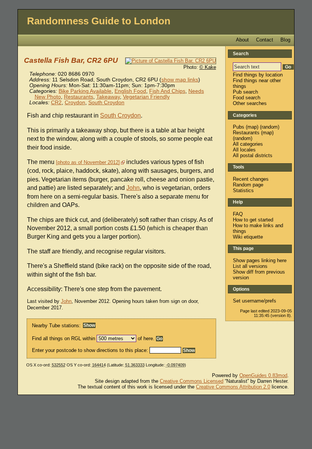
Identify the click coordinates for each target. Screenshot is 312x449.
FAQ (238, 214)
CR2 (56, 102)
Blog (285, 40)
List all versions (250, 266)
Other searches (250, 103)
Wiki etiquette (248, 237)
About (242, 40)
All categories (248, 144)
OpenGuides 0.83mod (263, 375)
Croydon (75, 102)
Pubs (238, 127)
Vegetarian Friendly (146, 97)
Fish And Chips (167, 91)
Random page (248, 185)
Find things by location (258, 75)
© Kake (207, 67)
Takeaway (108, 97)
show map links (179, 80)
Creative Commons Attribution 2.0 (233, 387)
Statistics (243, 190)
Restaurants (78, 97)
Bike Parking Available (85, 91)
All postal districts (252, 155)
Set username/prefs (254, 301)
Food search (246, 97)
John (133, 188)
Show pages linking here (260, 260)
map (252, 127)
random (269, 127)
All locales (244, 150)
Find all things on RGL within (63, 338)
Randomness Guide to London (98, 21)
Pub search (245, 92)
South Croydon (106, 102)
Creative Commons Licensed (191, 381)
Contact (264, 40)
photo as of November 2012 (87, 162)
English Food (130, 91)
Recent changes (251, 179)
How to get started (253, 220)
